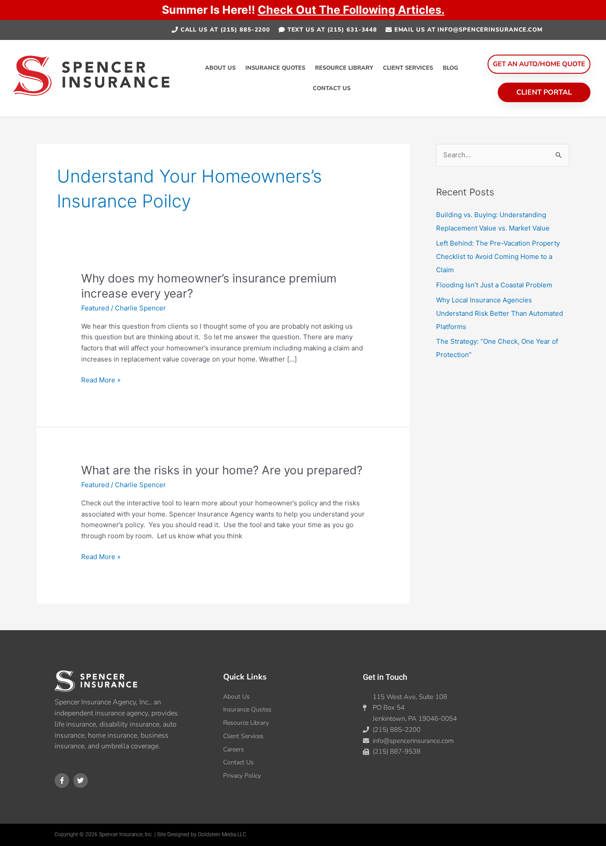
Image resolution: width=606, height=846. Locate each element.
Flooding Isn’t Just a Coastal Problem (494, 285)
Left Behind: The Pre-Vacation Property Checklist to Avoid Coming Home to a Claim (498, 256)
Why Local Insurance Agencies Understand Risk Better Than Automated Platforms (499, 313)
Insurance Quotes (275, 68)
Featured (95, 308)
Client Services (408, 68)
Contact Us (331, 88)
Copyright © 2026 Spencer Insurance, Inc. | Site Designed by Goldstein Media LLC (150, 834)
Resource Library (344, 68)
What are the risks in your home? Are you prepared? (221, 470)
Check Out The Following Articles (349, 9)
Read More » (101, 379)
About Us (220, 68)
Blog (450, 68)
